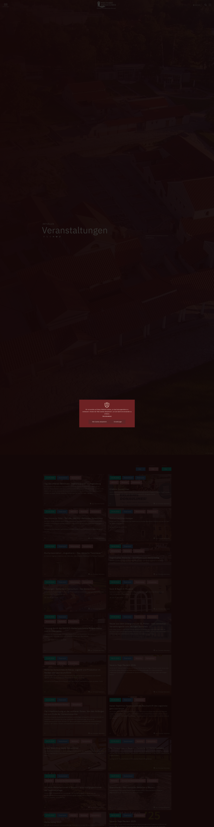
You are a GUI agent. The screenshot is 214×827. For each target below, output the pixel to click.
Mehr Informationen (107, 416)
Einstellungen (118, 422)
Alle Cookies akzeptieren (99, 422)
